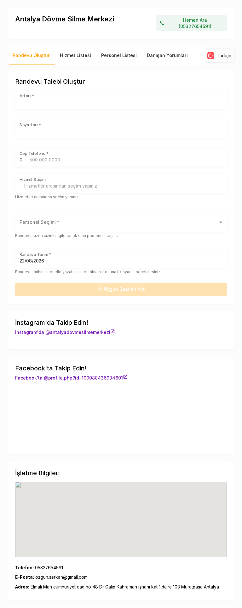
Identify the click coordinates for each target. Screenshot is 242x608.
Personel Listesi (119, 55)
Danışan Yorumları (167, 55)
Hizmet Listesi (75, 55)
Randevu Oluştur (31, 55)
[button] (121, 222)
